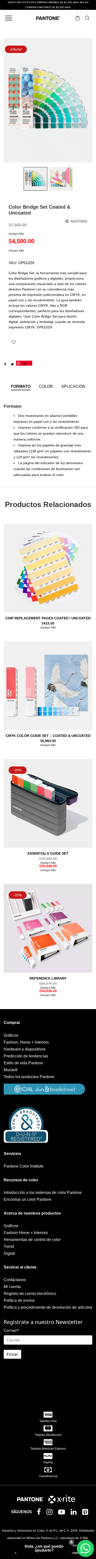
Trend (9, 1246)
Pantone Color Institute (24, 1166)
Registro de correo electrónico (30, 1293)
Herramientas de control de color (32, 1239)
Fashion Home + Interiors (26, 1233)
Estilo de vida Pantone (23, 1063)
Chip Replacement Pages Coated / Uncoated (48, 618)
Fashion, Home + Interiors (26, 1042)
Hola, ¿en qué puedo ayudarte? (44, 1548)
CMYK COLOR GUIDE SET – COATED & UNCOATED (48, 736)
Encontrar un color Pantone (27, 1199)
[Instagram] (50, 1513)
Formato (21, 386)
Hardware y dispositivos (25, 1049)
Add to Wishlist (13, 342)
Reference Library (48, 978)
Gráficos (11, 1035)
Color (46, 386)
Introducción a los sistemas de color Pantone (43, 1192)
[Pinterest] (86, 1513)
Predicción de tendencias (26, 1056)
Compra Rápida (48, 575)
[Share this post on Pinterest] (24, 363)
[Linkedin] (75, 1513)
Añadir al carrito (48, 627)
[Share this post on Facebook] (5, 364)
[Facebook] (40, 1512)
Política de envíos (19, 1300)
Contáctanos (15, 1280)
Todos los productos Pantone (29, 1077)
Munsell (10, 1070)
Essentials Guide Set (48, 853)
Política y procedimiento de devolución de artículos (48, 1307)
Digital (9, 1253)
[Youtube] (62, 1513)
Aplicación (73, 386)
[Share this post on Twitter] (12, 364)
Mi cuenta (12, 1287)
